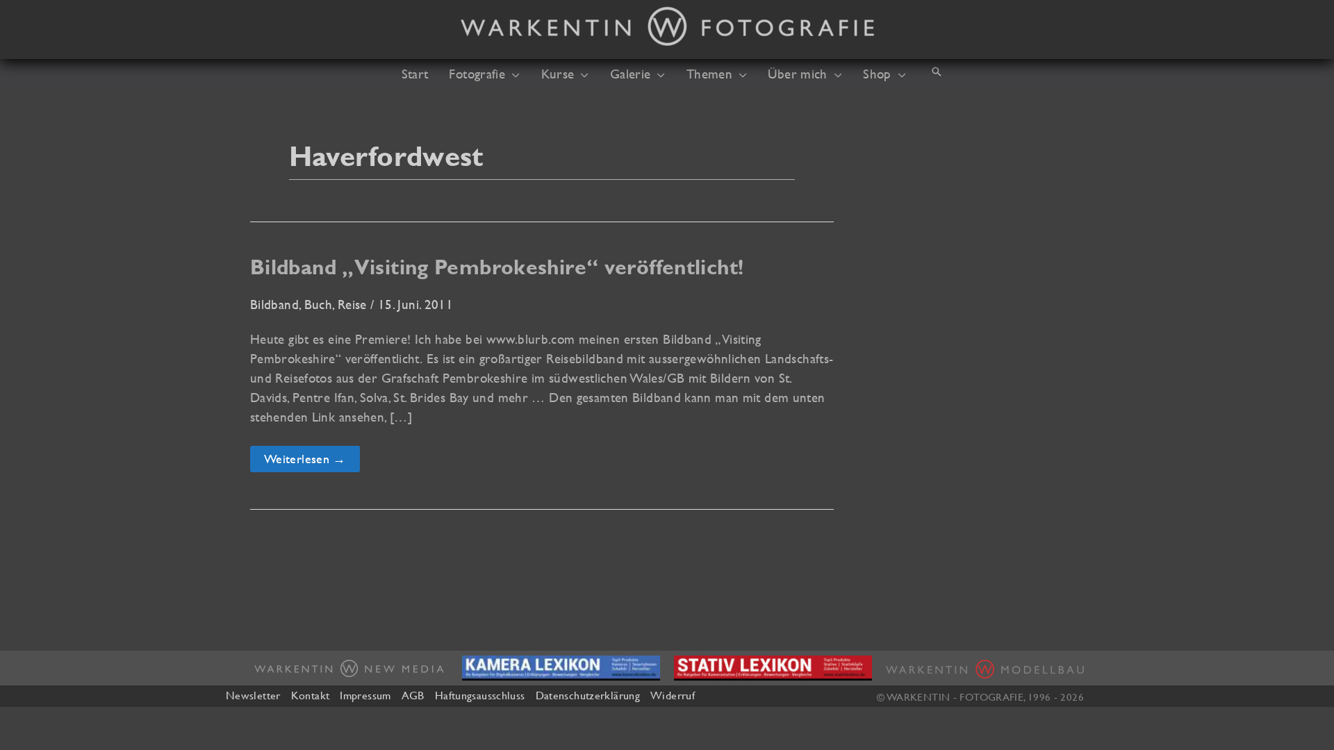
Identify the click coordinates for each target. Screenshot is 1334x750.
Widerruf (672, 695)
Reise (352, 304)
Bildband (274, 304)
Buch (318, 304)
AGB (413, 695)
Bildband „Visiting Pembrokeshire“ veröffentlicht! (496, 267)
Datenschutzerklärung (588, 695)
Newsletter (253, 695)
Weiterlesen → (306, 461)
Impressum (365, 695)
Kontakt (310, 695)
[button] (512, 73)
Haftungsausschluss (480, 695)
